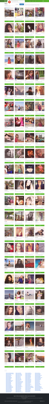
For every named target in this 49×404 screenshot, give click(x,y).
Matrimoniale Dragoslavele (19, 386)
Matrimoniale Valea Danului (38, 386)
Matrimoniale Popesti (28, 388)
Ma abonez (21, 4)
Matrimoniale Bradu (8, 384)
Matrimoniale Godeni (18, 387)
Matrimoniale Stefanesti (38, 378)
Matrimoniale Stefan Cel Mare (38, 377)
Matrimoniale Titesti (37, 383)
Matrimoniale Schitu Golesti (38, 375)
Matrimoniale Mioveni (28, 377)
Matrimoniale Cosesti (18, 378)
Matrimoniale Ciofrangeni (19, 374)
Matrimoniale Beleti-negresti (9, 380)
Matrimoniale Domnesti (18, 385)
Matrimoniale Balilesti (8, 378)
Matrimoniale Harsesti (18, 388)
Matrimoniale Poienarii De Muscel (29, 387)
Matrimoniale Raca (27, 389)
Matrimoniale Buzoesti (9, 388)
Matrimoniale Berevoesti (9, 381)
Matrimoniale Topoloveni (38, 384)
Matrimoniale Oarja (27, 383)
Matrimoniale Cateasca (9, 391)
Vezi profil (9, 21)
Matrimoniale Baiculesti (9, 377)
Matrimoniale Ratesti (27, 390)
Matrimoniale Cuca (18, 380)
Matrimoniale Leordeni (18, 390)
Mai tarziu (17, 4)
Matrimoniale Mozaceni (28, 380)
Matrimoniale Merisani (28, 374)
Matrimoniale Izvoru (18, 389)
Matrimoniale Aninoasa (9, 375)
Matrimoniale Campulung (9, 390)
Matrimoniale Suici (37, 380)
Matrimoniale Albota (8, 374)
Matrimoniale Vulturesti (38, 390)
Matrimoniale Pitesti (27, 385)
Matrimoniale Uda (37, 385)
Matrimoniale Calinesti (9, 389)
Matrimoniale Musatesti (28, 381)
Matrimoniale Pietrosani (28, 384)
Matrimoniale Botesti (8, 383)
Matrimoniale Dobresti (18, 384)
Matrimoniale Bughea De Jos (9, 386)
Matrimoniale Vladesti (37, 389)
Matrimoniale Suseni (37, 381)
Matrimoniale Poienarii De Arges (29, 386)
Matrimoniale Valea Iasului (38, 387)
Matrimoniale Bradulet (8, 385)
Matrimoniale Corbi (18, 377)
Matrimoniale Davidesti (18, 383)
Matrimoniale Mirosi (27, 378)
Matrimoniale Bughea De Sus (9, 387)
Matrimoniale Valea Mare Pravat (39, 388)
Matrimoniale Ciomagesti (19, 375)
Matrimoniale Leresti (18, 391)
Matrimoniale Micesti (28, 375)
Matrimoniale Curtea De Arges (19, 381)
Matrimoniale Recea (27, 391)
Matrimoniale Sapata (37, 374)
